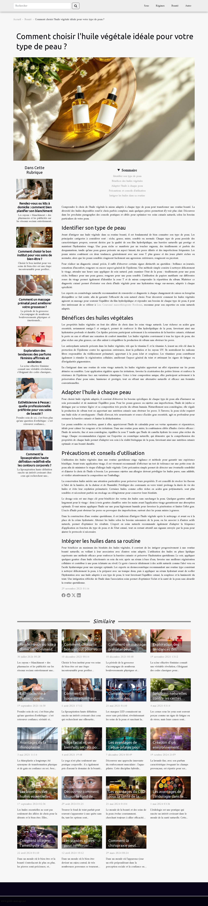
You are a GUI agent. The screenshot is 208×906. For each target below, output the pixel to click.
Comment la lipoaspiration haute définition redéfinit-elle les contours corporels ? (34, 459)
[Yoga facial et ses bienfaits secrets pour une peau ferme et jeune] (82, 739)
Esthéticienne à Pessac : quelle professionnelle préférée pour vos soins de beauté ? (35, 408)
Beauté (174, 6)
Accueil (17, 19)
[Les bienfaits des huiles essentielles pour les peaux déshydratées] (37, 788)
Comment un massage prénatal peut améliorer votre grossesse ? (35, 303)
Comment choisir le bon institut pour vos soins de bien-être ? (34, 255)
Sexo (146, 6)
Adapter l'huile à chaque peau (127, 186)
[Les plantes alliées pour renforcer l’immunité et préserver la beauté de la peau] (82, 837)
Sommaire (129, 170)
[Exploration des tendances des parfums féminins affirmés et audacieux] (34, 336)
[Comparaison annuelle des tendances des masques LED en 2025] (126, 690)
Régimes (160, 6)
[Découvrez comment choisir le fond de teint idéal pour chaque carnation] (82, 788)
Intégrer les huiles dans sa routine (127, 195)
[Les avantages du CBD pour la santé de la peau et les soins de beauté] (126, 788)
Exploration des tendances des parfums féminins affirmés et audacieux (34, 356)
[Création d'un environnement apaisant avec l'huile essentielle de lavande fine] (170, 739)
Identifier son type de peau (127, 176)
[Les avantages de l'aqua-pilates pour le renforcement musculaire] (126, 739)
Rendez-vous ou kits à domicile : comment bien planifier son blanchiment (34, 207)
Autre (188, 6)
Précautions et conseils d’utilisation (127, 191)
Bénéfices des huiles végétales (127, 181)
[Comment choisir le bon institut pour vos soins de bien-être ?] (34, 237)
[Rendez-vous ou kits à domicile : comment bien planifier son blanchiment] (34, 189)
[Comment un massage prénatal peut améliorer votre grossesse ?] (34, 285)
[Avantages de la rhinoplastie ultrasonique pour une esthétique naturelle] (37, 739)
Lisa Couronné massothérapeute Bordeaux (119, 305)
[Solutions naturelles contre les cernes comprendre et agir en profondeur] (170, 690)
